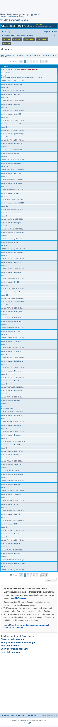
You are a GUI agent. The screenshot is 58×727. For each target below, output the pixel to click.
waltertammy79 (19, 232)
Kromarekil (17, 484)
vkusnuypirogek (19, 563)
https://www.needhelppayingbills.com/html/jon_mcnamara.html (21, 77)
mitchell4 (17, 553)
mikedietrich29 (19, 203)
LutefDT (17, 534)
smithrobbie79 (18, 351)
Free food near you (10, 646)
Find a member (6, 55)
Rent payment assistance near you (18, 642)
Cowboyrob (18, 321)
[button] (21, 61)
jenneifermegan (19, 134)
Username (5, 66)
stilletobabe (18, 341)
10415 (8, 73)
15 (7, 275)
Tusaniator (17, 494)
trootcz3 (17, 400)
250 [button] (42, 61)
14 (7, 97)
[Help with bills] (29, 25)
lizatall (16, 242)
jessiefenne (18, 415)
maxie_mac (18, 311)
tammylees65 (18, 474)
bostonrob (17, 331)
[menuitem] (7, 31)
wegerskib (17, 173)
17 (7, 137)
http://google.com (7, 408)
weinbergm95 (18, 163)
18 (7, 166)
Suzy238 (17, 514)
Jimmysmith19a (19, 302)
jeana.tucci (17, 425)
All (13, 55)
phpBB (22, 720)
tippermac (17, 272)
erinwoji (16, 193)
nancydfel (17, 124)
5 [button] (36, 61)
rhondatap (17, 213)
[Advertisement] (21, 7)
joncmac (17, 104)
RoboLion (17, 435)
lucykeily (17, 153)
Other (6, 57)
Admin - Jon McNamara (29, 70)
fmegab (16, 381)
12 (7, 295)
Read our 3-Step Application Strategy (12, 16)
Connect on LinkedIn (13, 627)
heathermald (18, 183)
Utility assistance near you (14, 649)
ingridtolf (17, 292)
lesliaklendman (19, 361)
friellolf (16, 524)
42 (7, 87)
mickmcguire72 (19, 252)
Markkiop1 (17, 455)
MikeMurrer (18, 391)
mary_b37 (17, 114)
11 (7, 117)
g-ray (16, 504)
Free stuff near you (10, 652)
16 (7, 226)
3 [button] (30, 61)
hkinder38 (17, 262)
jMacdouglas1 (18, 84)
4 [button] (33, 61)
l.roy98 (16, 282)
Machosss (17, 371)
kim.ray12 (17, 223)
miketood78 (18, 143)
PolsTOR (17, 445)
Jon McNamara (18, 598)
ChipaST (17, 544)
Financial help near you (13, 639)
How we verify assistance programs (31, 625)
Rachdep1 (17, 94)
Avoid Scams (21, 20)
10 (7, 186)
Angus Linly (18, 464)
